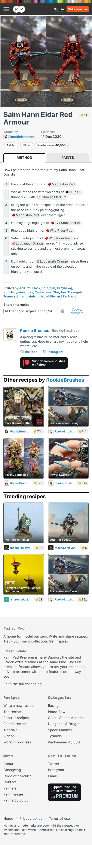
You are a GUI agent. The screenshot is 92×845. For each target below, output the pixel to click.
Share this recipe (16, 305)
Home (8, 818)
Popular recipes (16, 718)
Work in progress (17, 742)
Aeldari (11, 145)
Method (24, 157)
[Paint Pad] (19, 9)
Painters (9, 788)
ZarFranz (69, 296)
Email (52, 776)
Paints (67, 157)
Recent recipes (15, 724)
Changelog (12, 770)
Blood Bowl (57, 712)
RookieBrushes (65, 380)
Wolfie (50, 296)
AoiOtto (25, 288)
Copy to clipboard (77, 311)
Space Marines (60, 730)
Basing (53, 705)
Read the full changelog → (24, 684)
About (8, 764)
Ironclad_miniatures (18, 292)
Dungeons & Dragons (65, 724)
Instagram (55, 352)
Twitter (53, 764)
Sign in (59, 9)
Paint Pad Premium (18, 657)
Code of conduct (17, 776)
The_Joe (59, 292)
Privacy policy (30, 818)
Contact (9, 782)
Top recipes (12, 712)
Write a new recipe (18, 705)
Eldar (26, 145)
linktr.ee (31, 352)
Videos (9, 736)
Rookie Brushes (34, 330)
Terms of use (59, 818)
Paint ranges (13, 794)
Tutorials (10, 730)
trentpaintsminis (31, 296)
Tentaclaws (43, 292)
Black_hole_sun (43, 288)
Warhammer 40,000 (51, 145)
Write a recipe (77, 9)
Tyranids (55, 736)
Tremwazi (10, 296)
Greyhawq (64, 288)
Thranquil (74, 292)
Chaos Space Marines (65, 718)
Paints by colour (16, 800)
